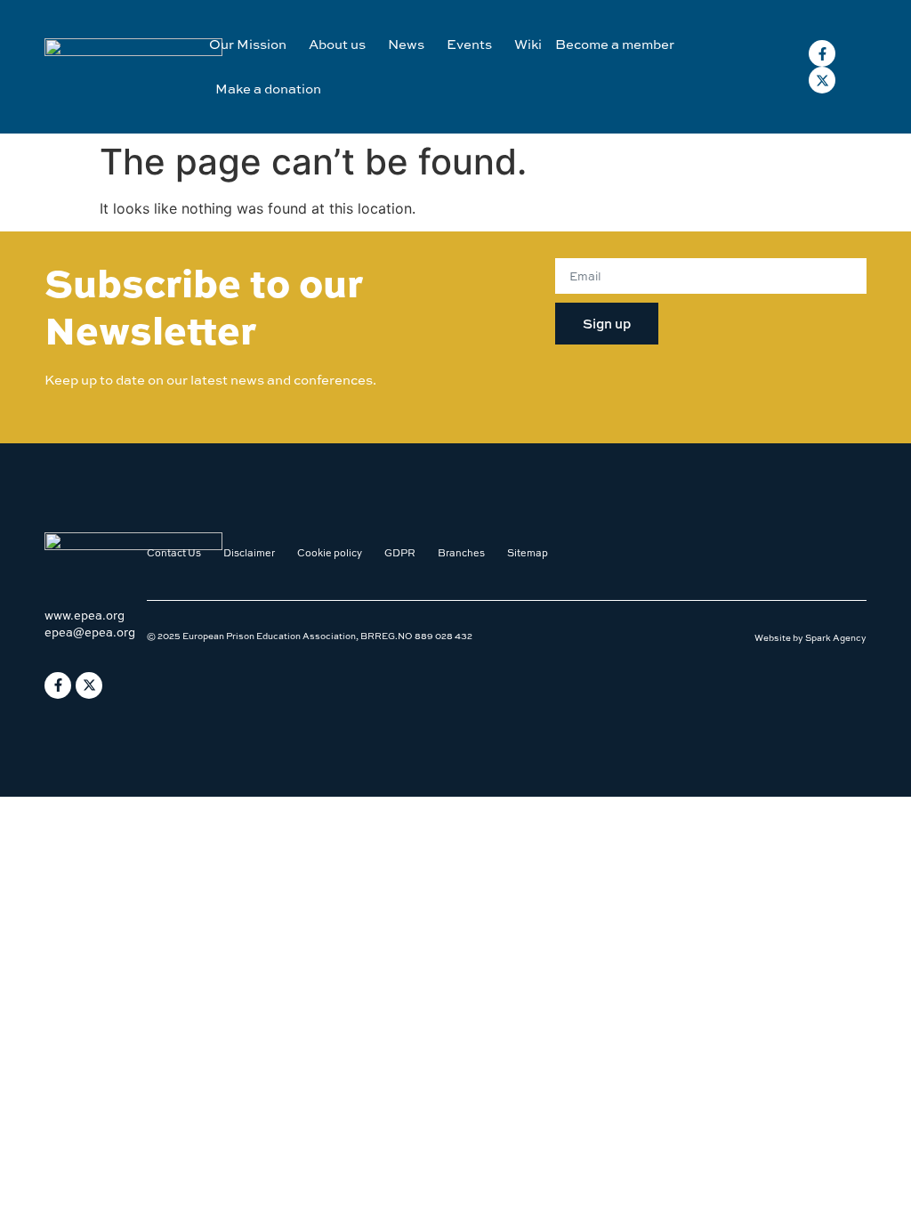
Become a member (614, 44)
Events (469, 44)
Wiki (528, 44)
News (406, 44)
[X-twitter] (822, 80)
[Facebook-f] (822, 53)
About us (337, 44)
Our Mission (247, 44)
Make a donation (268, 88)
